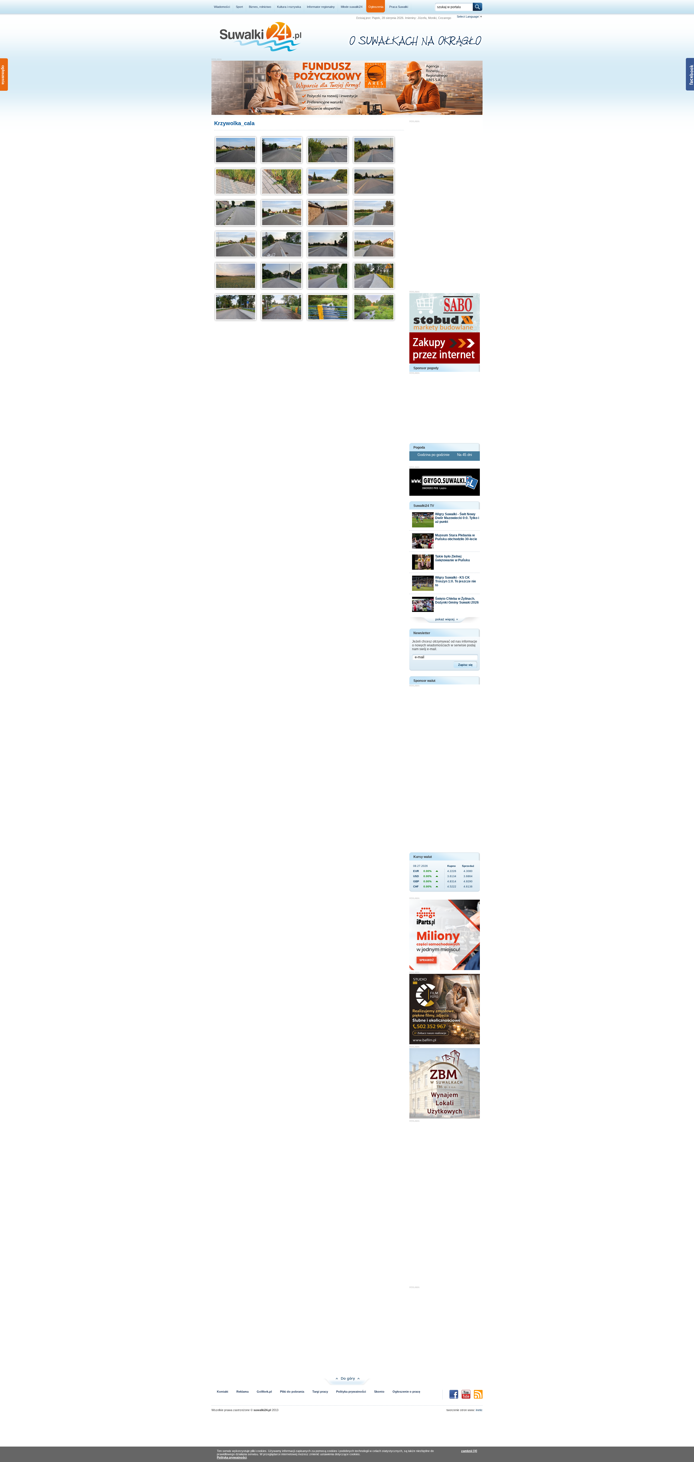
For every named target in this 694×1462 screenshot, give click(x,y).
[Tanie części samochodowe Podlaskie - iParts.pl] (444, 969)
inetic (479, 1410)
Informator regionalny (321, 6)
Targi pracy (320, 1391)
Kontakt (222, 1391)
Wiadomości (222, 6)
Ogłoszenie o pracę (406, 1391)
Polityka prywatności (351, 1391)
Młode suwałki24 (351, 6)
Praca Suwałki (398, 6)
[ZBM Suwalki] (444, 1117)
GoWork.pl (264, 1391)
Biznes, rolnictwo (260, 6)
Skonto (379, 1391)
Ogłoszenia (375, 6)
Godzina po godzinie (434, 455)
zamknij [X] (469, 1451)
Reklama (242, 1391)
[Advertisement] (444, 204)
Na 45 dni (464, 455)
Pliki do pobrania (292, 1391)
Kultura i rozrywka (289, 6)
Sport (239, 6)
